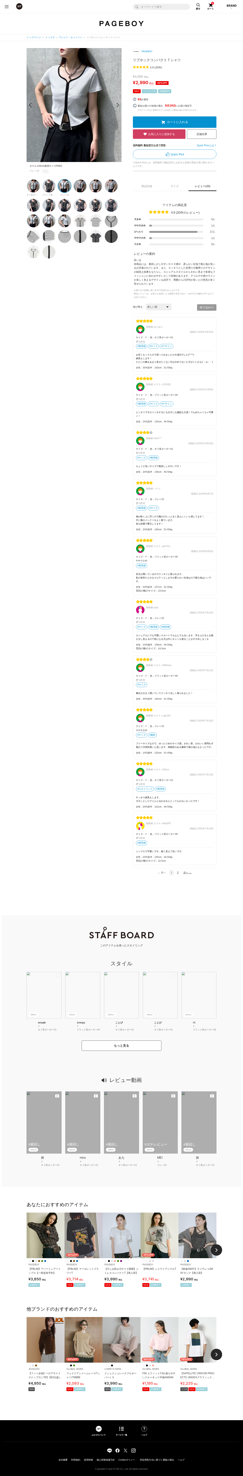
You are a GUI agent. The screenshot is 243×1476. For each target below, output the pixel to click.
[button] (118, 105)
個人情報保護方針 (106, 1460)
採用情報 (88, 1460)
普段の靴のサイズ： (147, 590)
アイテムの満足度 (175, 205)
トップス (50, 37)
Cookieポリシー (126, 1460)
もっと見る (121, 1045)
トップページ (34, 37)
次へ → (187, 872)
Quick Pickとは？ (206, 145)
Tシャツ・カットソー (70, 37)
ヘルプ (181, 1460)
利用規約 (75, 1460)
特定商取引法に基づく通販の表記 (157, 1460)
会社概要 (63, 1460)
